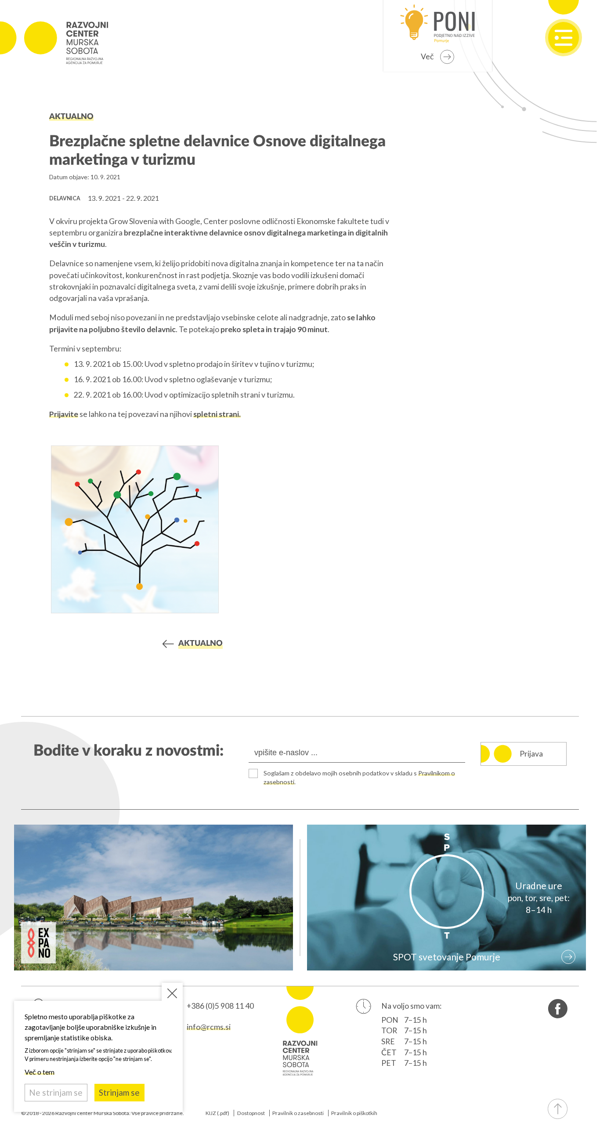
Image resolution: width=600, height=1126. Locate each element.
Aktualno (71, 116)
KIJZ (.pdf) (217, 1113)
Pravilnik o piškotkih (354, 1113)
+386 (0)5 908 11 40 (220, 1005)
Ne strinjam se (56, 1092)
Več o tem (39, 1072)
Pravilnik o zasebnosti (298, 1113)
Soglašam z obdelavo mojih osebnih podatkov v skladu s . (359, 777)
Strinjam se (119, 1092)
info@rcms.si (209, 1027)
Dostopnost (251, 1113)
